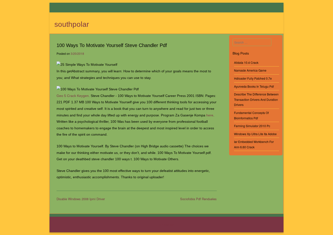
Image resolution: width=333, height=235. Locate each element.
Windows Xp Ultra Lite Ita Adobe (255, 134)
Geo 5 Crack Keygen (73, 96)
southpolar (71, 24)
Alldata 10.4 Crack (246, 62)
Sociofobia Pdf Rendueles (198, 199)
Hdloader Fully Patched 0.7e (253, 78)
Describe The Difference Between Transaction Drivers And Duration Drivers (256, 99)
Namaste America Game (250, 70)
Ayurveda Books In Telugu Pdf (254, 86)
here (209, 115)
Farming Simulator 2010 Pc (252, 126)
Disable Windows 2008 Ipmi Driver (81, 199)
